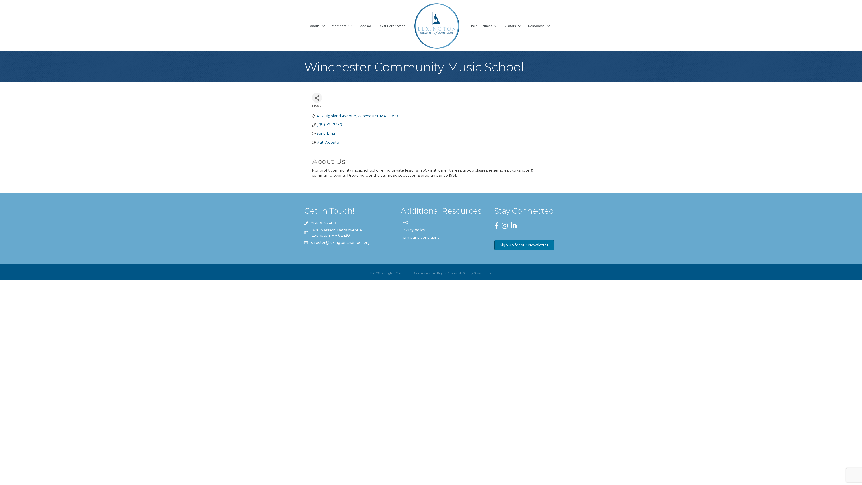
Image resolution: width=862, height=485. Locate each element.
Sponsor (364, 26)
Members (339, 26)
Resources (536, 26)
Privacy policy (413, 230)
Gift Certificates (392, 26)
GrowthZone (483, 273)
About (314, 26)
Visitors (510, 26)
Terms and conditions (420, 237)
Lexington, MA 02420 (338, 233)
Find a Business (480, 26)
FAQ (404, 222)
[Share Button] (317, 98)
